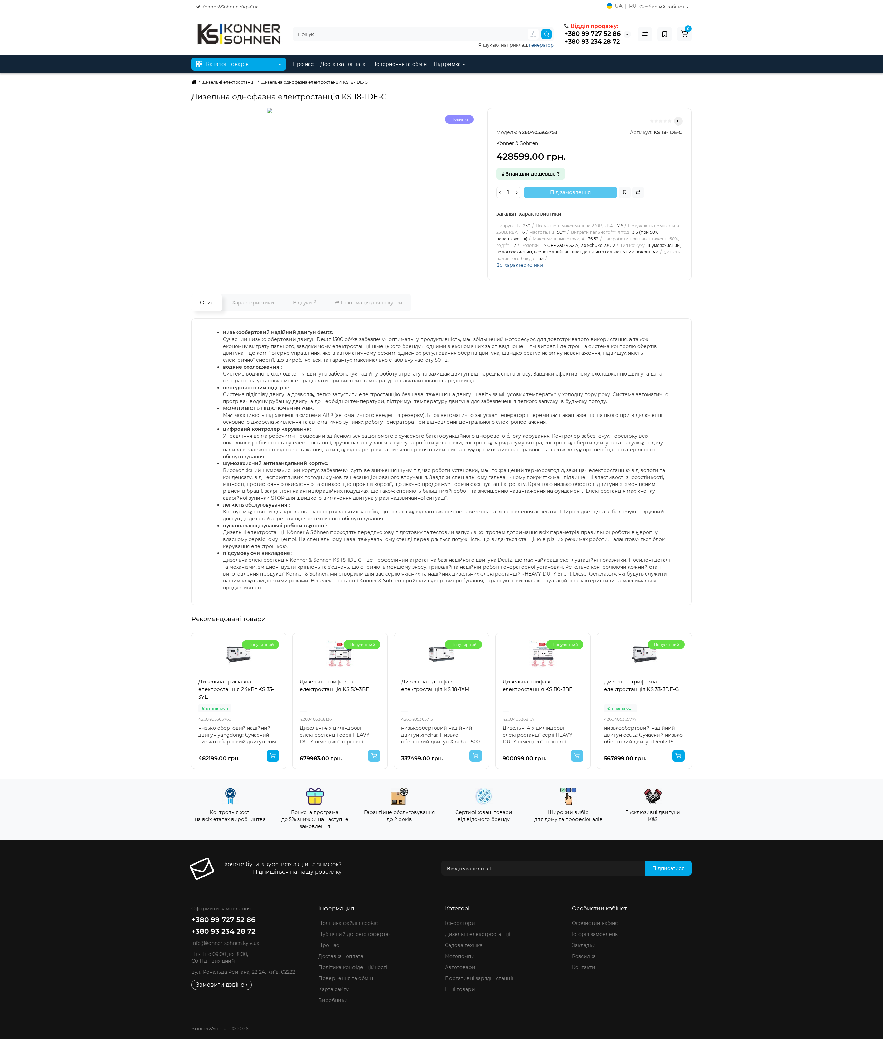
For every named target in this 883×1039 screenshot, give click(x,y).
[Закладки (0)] (664, 34)
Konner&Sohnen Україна (229, 6)
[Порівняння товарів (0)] (645, 34)
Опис (207, 303)
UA (618, 6)
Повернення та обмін (399, 64)
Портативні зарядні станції (479, 978)
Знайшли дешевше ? (532, 174)
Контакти (583, 967)
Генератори (460, 923)
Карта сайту (333, 989)
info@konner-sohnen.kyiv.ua (225, 943)
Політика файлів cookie (348, 923)
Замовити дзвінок (221, 984)
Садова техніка (464, 945)
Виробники (333, 1000)
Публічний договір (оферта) (354, 934)
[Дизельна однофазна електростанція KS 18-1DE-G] (335, 177)
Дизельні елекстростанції (477, 934)
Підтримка (448, 64)
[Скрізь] (533, 34)
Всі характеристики (519, 265)
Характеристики (253, 303)
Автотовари (460, 967)
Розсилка (584, 956)
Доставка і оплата (342, 64)
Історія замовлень (595, 934)
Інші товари (460, 989)
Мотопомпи (460, 956)
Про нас (303, 64)
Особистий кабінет (596, 923)
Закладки (584, 945)
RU (632, 6)
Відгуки (304, 302)
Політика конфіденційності (352, 967)
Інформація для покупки (371, 303)
